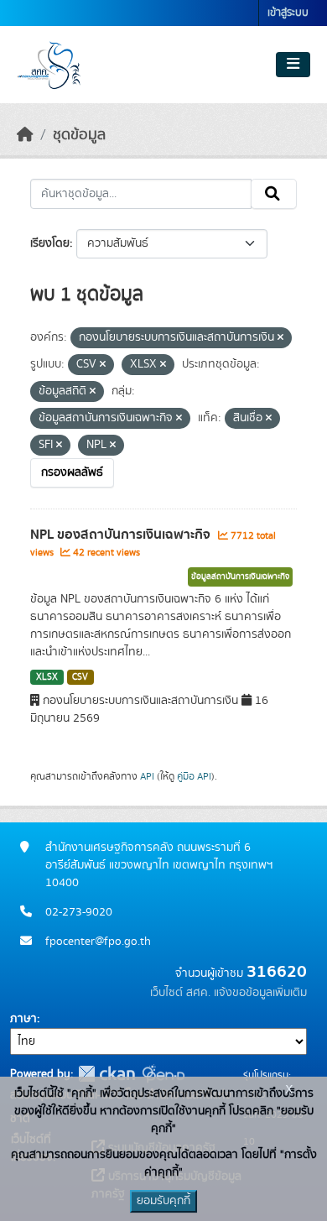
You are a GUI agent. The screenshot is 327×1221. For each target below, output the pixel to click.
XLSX (47, 677)
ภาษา (23, 1018)
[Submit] (274, 194)
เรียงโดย (50, 243)
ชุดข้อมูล (79, 135)
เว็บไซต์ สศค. (180, 992)
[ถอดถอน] (280, 338)
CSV (80, 677)
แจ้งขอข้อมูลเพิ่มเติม (260, 992)
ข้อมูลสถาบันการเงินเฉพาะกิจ (240, 576)
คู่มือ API (194, 776)
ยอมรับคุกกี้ (163, 1200)
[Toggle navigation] (293, 64)
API (147, 776)
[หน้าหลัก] (25, 135)
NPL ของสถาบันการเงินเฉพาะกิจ (122, 534)
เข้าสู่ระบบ (288, 13)
